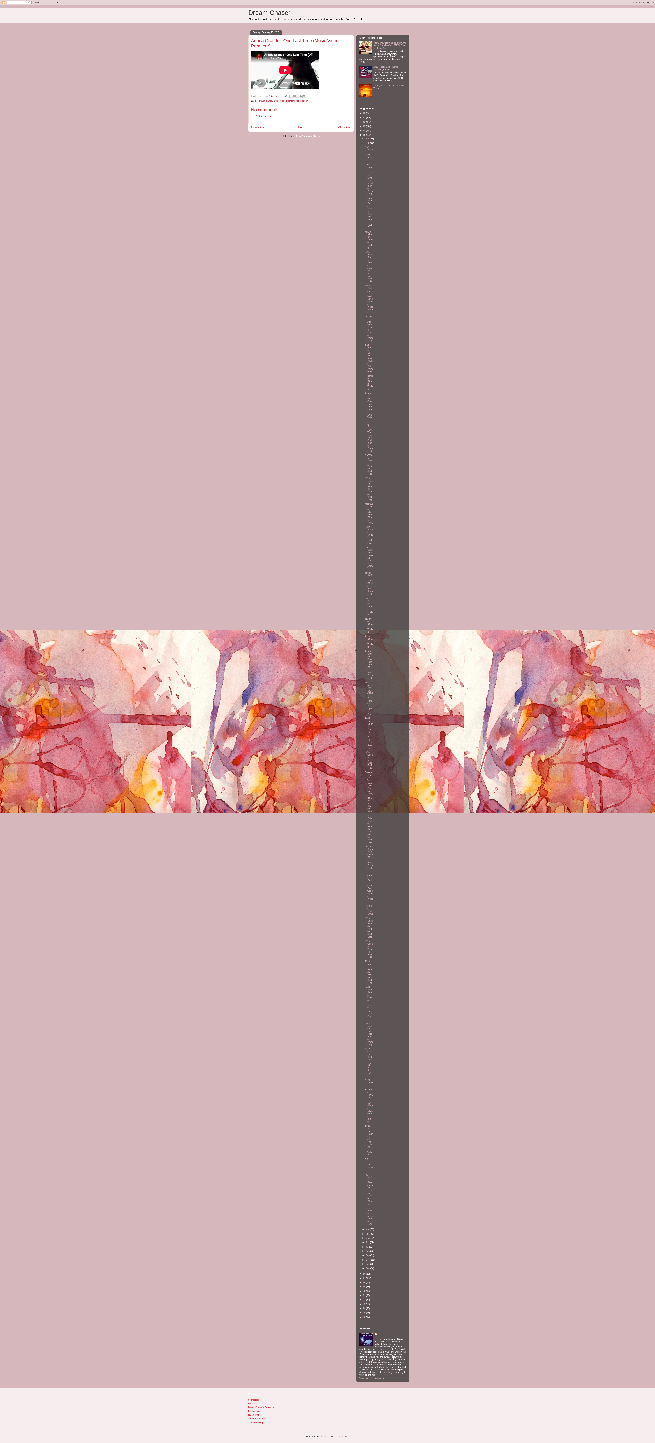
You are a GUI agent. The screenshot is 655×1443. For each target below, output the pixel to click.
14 (364, 130)
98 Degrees (253, 1400)
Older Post (344, 127)
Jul (367, 1246)
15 (364, 135)
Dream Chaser (269, 12)
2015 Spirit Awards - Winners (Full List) (369, 927)
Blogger (344, 1436)
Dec (368, 1268)
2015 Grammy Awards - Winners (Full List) (369, 489)
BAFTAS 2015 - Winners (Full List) (368, 464)
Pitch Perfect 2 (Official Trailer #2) (369, 535)
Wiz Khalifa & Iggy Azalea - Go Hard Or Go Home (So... (369, 698)
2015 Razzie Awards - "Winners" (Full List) (369, 972)
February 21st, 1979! (369, 910)
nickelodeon (302, 101)
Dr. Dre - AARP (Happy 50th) (369, 805)
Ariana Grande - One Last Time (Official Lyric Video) (369, 406)
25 (364, 1312)
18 (364, 1282)
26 (364, 1317)
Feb (368, 143)
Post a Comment (263, 116)
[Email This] (291, 96)
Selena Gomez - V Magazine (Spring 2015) (369, 783)
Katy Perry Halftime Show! (369, 153)
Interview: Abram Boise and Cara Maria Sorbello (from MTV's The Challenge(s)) (389, 45)
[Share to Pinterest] (304, 96)
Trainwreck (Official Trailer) (369, 625)
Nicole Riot (253, 1415)
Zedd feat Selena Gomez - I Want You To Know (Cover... (369, 733)
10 (364, 113)
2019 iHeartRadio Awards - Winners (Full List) (386, 68)
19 (364, 1286)
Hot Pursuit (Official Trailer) (369, 606)
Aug (368, 1251)
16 (364, 1273)
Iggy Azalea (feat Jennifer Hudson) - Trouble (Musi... (369, 1189)
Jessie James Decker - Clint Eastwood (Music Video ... (369, 887)
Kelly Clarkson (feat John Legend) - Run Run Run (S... (369, 1062)
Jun (368, 1242)
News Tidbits (369, 1082)
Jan (368, 138)
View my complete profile (371, 1378)
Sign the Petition (256, 1418)
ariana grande (265, 101)
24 (364, 1308)
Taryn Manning (255, 1422)
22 (364, 1299)
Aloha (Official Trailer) (369, 641)
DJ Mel (251, 1403)
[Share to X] (297, 96)
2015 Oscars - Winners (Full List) (369, 949)
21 (364, 1295)
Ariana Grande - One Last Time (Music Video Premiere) (369, 664)
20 (364, 1291)
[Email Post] (284, 96)
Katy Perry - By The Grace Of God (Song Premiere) (369, 437)
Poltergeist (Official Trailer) (369, 382)
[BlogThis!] (294, 96)
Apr (368, 1234)
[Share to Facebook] (301, 96)
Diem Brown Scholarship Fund (369, 1216)
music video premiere (284, 101)
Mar (368, 1229)
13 (364, 126)
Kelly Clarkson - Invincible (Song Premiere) (369, 1034)
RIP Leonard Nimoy (369, 1164)
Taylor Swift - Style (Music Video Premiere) (369, 583)
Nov (368, 1264)
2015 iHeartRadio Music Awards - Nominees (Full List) (369, 267)
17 (364, 1278)
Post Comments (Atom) (308, 136)
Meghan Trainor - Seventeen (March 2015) (369, 513)
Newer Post (258, 127)
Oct (368, 1259)
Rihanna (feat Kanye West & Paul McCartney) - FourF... (369, 213)
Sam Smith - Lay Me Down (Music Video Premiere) (369, 358)
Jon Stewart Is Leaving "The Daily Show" (369, 558)
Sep (368, 1255)
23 (364, 1304)
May (368, 1238)
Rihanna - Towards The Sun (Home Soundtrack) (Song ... (369, 1105)
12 (364, 122)
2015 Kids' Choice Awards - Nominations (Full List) (369, 829)
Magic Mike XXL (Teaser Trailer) (369, 239)
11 (364, 117)
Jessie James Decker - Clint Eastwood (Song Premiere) (369, 179)
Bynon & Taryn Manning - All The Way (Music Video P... (369, 1140)
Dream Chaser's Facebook (261, 1407)
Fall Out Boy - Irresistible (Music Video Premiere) (369, 857)
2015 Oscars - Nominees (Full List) (369, 760)
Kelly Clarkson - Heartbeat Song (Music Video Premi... (369, 298)
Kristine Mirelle (255, 1411)
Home (301, 127)
